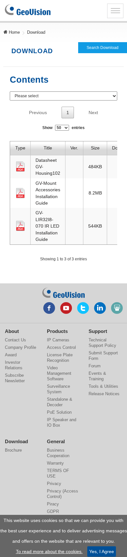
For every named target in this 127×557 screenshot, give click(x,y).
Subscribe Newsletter (15, 378)
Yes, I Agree (101, 551)
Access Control (61, 347)
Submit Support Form (103, 355)
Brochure (13, 450)
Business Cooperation (58, 453)
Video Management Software (59, 373)
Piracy (53, 504)
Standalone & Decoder (59, 402)
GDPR (53, 511)
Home (13, 32)
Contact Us (15, 340)
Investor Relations (13, 365)
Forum (95, 365)
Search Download (103, 47)
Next (93, 112)
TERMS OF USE (58, 473)
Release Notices (104, 393)
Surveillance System (58, 389)
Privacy (54, 483)
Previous (38, 112)
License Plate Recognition (60, 357)
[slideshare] (117, 308)
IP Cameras (58, 340)
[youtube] (66, 308)
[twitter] (83, 308)
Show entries (63, 127)
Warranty (55, 463)
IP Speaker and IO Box (61, 422)
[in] (100, 308)
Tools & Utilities (103, 386)
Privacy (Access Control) (62, 494)
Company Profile (20, 347)
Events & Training (97, 376)
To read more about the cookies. (49, 551)
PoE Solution (59, 412)
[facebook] (49, 308)
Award (11, 354)
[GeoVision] (63, 293)
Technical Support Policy (102, 343)
